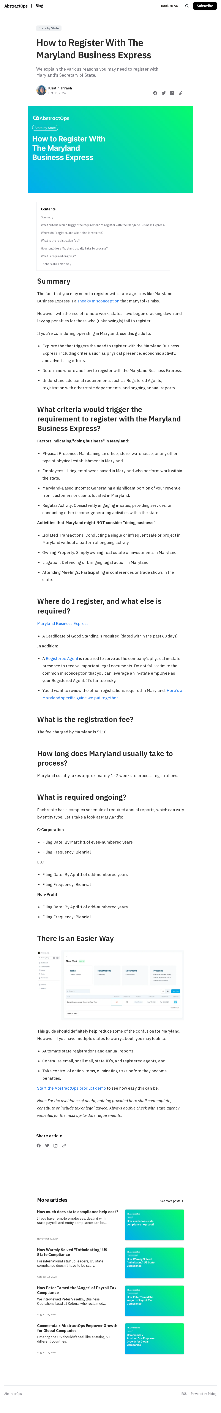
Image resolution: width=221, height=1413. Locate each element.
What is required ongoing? (58, 256)
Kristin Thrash (60, 88)
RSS (184, 1394)
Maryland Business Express (62, 623)
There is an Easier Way (56, 264)
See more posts (170, 1201)
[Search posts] (187, 6)
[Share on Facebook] (155, 93)
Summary (47, 217)
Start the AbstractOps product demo (71, 1088)
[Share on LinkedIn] (172, 93)
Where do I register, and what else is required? (72, 233)
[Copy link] (180, 93)
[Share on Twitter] (164, 93)
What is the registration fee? (60, 241)
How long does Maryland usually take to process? (74, 248)
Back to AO (169, 6)
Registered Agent (62, 658)
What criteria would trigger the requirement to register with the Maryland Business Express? (103, 225)
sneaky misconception (98, 301)
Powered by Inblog (204, 1394)
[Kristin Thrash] (41, 90)
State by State (49, 28)
